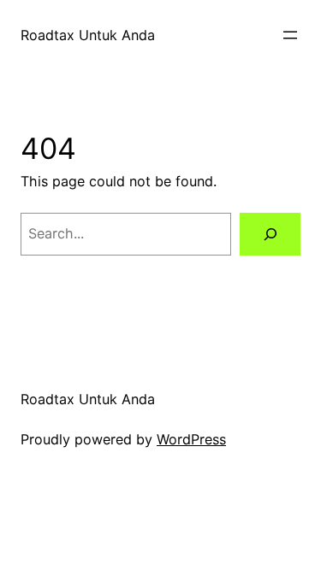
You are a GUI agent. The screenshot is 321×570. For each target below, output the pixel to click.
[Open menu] (290, 35)
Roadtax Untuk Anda (88, 35)
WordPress (191, 439)
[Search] (270, 234)
